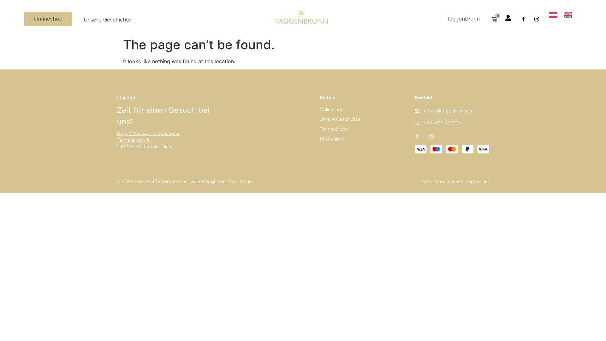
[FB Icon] (523, 19)
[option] (570, 15)
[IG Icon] (536, 19)
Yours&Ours (240, 182)
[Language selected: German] (564, 15)
